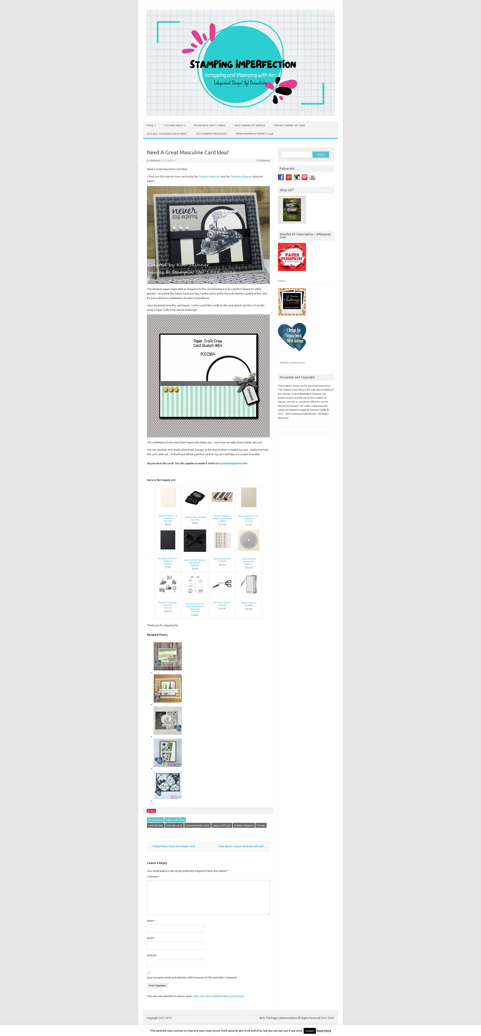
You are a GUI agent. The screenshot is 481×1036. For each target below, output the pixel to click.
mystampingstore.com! (233, 463)
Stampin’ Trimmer (248, 603)
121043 (248, 521)
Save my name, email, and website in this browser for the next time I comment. (192, 977)
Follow (281, 280)
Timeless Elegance (241, 176)
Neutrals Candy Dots (222, 559)
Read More (323, 1030)
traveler (261, 825)
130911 (248, 564)
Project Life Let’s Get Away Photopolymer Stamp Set (195, 606)
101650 (167, 521)
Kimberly (155, 160)
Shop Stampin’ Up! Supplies (249, 125)
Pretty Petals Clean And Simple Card (172, 846)
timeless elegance (243, 825)
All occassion (155, 820)
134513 (167, 608)
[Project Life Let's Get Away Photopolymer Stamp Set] (195, 597)
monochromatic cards (197, 825)
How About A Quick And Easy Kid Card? (243, 846)
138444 (222, 521)
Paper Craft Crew (175, 820)
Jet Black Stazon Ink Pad (195, 517)
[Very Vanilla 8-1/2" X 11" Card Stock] (167, 509)
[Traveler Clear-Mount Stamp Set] (167, 596)
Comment (153, 876)
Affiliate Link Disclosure (292, 362)
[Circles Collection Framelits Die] (248, 552)
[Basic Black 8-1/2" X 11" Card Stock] (167, 552)
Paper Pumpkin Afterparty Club (254, 134)
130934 (222, 561)
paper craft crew (222, 825)
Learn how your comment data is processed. (218, 996)
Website (152, 955)
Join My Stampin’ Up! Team (289, 125)
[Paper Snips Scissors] (222, 596)
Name (151, 920)
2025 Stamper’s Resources (211, 134)
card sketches (155, 825)
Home (150, 125)
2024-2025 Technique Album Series (167, 134)
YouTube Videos (173, 125)
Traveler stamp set (209, 176)
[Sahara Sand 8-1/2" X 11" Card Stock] (248, 509)
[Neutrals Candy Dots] (222, 552)
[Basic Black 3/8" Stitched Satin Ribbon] (195, 553)
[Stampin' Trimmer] (248, 596)
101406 (194, 520)
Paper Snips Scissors (222, 602)
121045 (167, 564)
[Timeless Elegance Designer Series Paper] (222, 509)
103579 (222, 605)
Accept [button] (310, 1030)
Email (151, 938)
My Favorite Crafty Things (209, 125)
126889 (248, 605)
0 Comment (263, 160)
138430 (194, 565)
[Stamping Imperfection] (240, 115)
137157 (194, 612)
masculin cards (174, 825)
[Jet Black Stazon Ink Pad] (195, 511)
